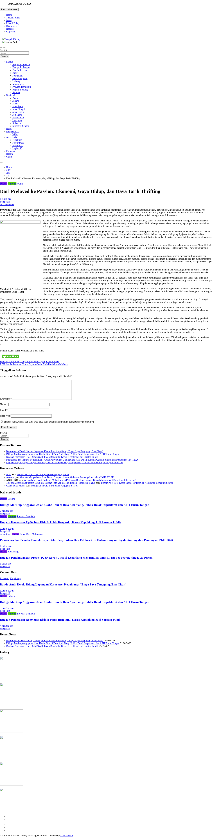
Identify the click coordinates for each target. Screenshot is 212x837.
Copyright (11, 31)
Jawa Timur (18, 112)
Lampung (17, 120)
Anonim (10, 477)
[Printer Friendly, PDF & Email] (10, 356)
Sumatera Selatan (20, 126)
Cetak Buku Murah (15, 485)
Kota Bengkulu (19, 78)
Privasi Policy (13, 23)
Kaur (14, 73)
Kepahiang (17, 75)
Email (4, 410)
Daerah (9, 61)
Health (9, 154)
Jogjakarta (17, 114)
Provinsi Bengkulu (21, 87)
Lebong (16, 81)
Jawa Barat (17, 106)
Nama (4, 404)
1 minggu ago (7, 590)
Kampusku (17, 145)
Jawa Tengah (18, 109)
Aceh (15, 98)
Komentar (6, 399)
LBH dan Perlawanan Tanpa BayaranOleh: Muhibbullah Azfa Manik (34, 364)
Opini (9, 156)
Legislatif (17, 148)
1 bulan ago (5, 546)
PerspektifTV (12, 131)
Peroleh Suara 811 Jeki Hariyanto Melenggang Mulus (43, 474)
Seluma (16, 92)
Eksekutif (17, 140)
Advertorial (11, 137)
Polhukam (11, 151)
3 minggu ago (7, 510)
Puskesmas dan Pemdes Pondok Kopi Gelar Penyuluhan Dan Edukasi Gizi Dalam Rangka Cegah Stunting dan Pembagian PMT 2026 (72, 459)
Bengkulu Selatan (21, 64)
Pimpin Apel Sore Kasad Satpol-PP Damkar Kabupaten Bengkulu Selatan (137, 483)
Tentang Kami (13, 17)
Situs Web (5, 415)
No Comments (7, 204)
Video (15, 134)
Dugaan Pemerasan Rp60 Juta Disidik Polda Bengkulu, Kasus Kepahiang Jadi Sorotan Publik (52, 457)
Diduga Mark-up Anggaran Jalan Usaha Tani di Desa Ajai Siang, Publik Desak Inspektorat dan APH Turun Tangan (62, 454)
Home (9, 15)
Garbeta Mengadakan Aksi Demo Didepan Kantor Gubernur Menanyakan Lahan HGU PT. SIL (67, 477)
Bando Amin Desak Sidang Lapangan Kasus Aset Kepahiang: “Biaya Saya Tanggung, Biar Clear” (54, 451)
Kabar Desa (18, 142)
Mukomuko (18, 84)
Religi (9, 128)
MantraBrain (66, 835)
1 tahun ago (5, 199)
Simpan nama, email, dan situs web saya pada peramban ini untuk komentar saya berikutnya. (49, 421)
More (8, 20)
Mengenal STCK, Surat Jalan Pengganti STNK (54, 485)
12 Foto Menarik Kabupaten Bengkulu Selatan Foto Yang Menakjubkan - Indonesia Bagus (50, 483)
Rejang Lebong (20, 89)
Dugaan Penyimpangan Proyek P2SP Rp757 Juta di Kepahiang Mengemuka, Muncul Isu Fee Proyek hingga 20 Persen (64, 462)
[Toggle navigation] (1, 47)
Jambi (15, 103)
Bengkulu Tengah (21, 67)
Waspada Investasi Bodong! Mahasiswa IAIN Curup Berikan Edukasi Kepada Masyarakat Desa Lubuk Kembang (80, 480)
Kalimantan (18, 117)
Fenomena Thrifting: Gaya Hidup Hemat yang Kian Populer (29, 361)
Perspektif (5, 201)
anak (8, 474)
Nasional (10, 95)
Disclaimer (11, 26)
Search (3, 50)
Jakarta (15, 100)
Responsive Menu (9, 9)
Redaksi (10, 28)
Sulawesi (16, 123)
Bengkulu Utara (20, 70)
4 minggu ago (7, 528)
